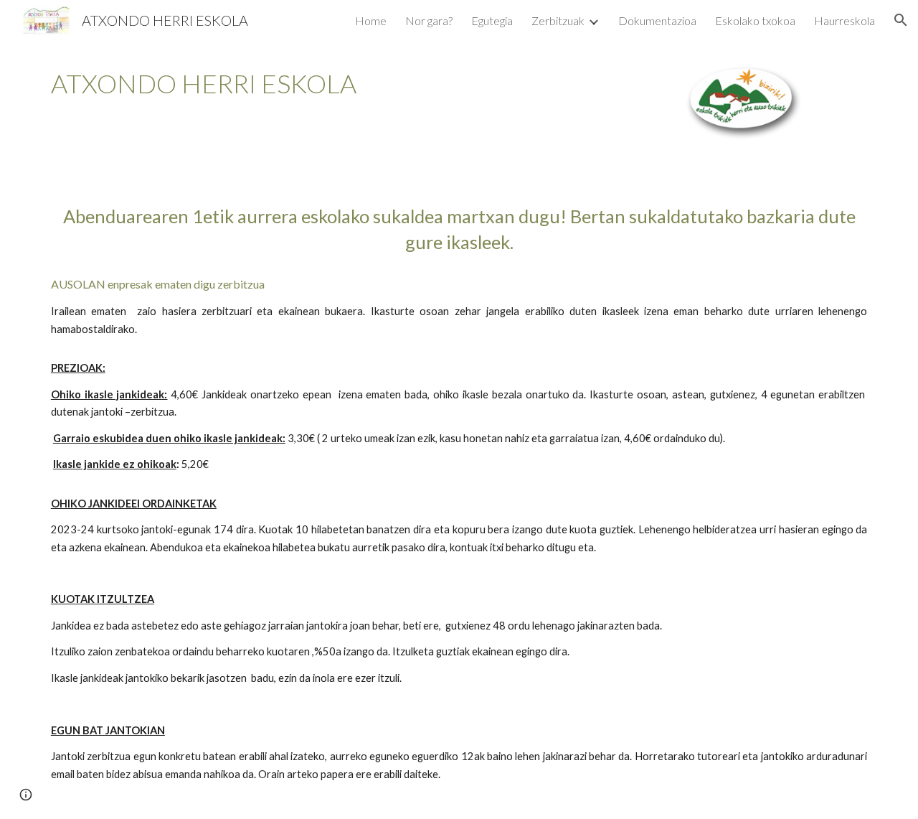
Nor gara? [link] (429, 20)
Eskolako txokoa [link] (755, 20)
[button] (901, 20)
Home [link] (371, 20)
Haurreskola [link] (844, 20)
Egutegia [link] (492, 20)
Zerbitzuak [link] (558, 20)
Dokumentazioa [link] (657, 20)
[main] (282, 83)
